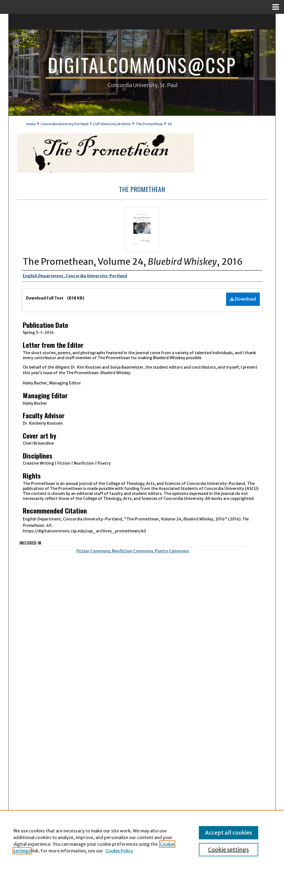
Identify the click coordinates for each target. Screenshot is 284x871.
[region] (142, 840)
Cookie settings (228, 849)
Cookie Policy (119, 851)
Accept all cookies (228, 832)
